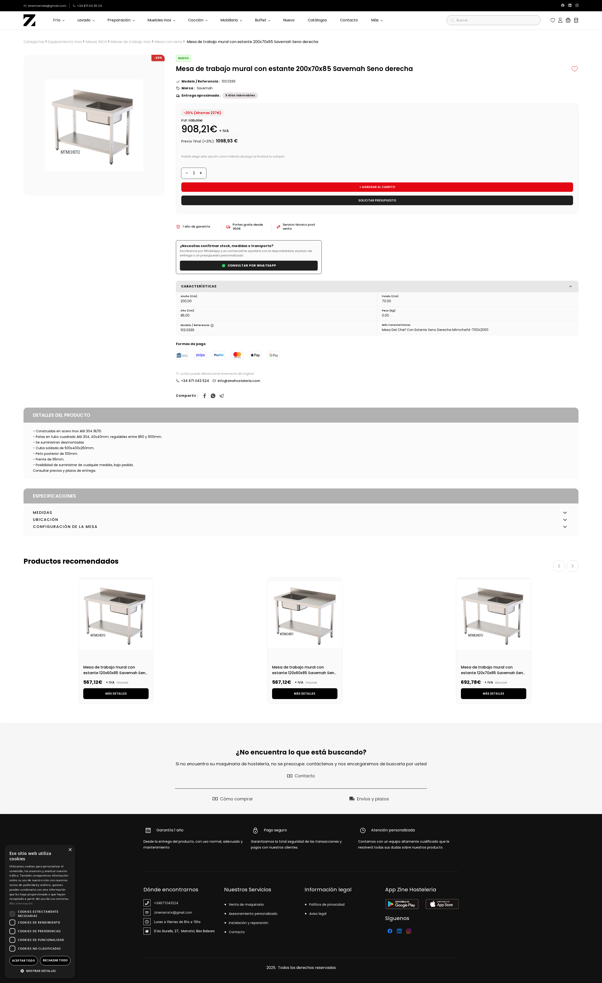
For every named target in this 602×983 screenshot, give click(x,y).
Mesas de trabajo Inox (131, 41)
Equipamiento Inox (65, 41)
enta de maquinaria (247, 904)
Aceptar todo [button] (23, 961)
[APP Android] (401, 902)
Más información (21, 903)
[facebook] (562, 6)
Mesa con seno (168, 41)
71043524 (170, 903)
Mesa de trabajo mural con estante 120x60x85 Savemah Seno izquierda (304, 673)
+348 (158, 903)
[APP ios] (442, 902)
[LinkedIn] (399, 931)
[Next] (572, 566)
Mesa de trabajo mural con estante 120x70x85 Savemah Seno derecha (493, 673)
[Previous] (559, 566)
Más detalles (116, 694)
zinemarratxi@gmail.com (173, 912)
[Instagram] (408, 931)
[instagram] (576, 6)
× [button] (70, 850)
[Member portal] (560, 20)
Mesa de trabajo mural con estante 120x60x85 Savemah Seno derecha (115, 673)
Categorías (34, 41)
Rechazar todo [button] (55, 960)
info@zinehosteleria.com (239, 381)
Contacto (237, 932)
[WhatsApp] (213, 395)
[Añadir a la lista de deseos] (574, 69)
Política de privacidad (327, 904)
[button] (553, 20)
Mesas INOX (96, 41)
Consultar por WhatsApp (252, 265)
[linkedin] (569, 6)
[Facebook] (204, 395)
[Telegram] (221, 395)
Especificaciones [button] (54, 496)
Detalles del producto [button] (61, 415)
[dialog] (40, 911)
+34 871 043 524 (195, 381)
